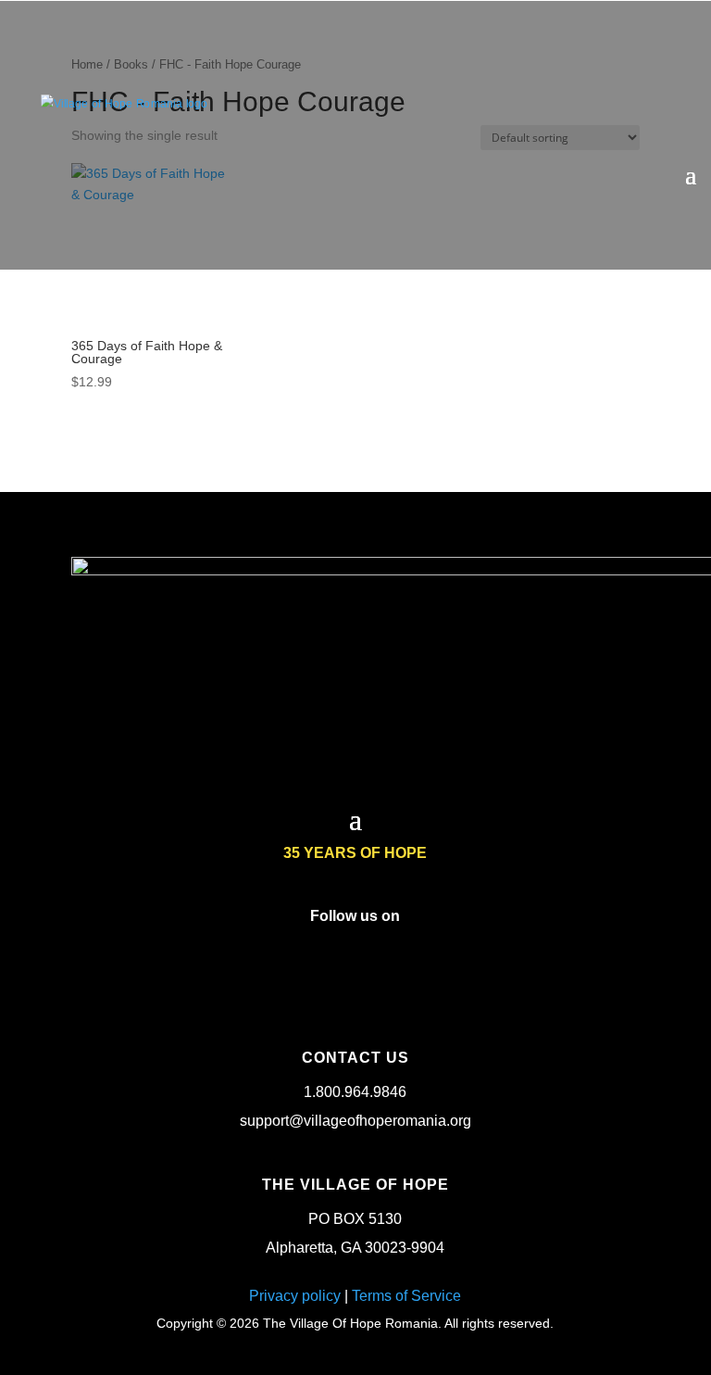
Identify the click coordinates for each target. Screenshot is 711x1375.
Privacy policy (295, 1296)
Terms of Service (406, 1296)
